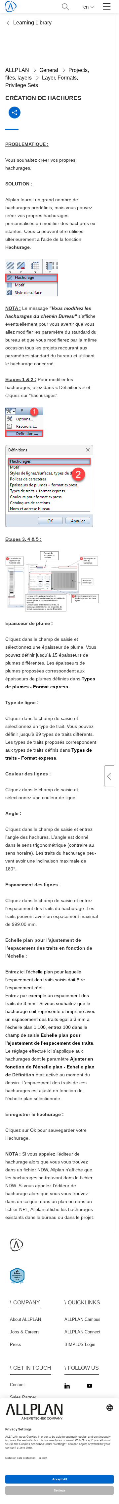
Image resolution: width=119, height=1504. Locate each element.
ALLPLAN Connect (82, 1331)
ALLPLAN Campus (82, 1319)
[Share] (14, 112)
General (48, 70)
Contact (17, 1384)
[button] (65, 6)
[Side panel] (109, 776)
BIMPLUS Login (79, 1344)
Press (15, 1344)
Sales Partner (23, 1397)
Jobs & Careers (25, 1331)
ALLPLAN (17, 70)
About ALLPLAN (25, 1319)
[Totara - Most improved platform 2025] (18, 1282)
